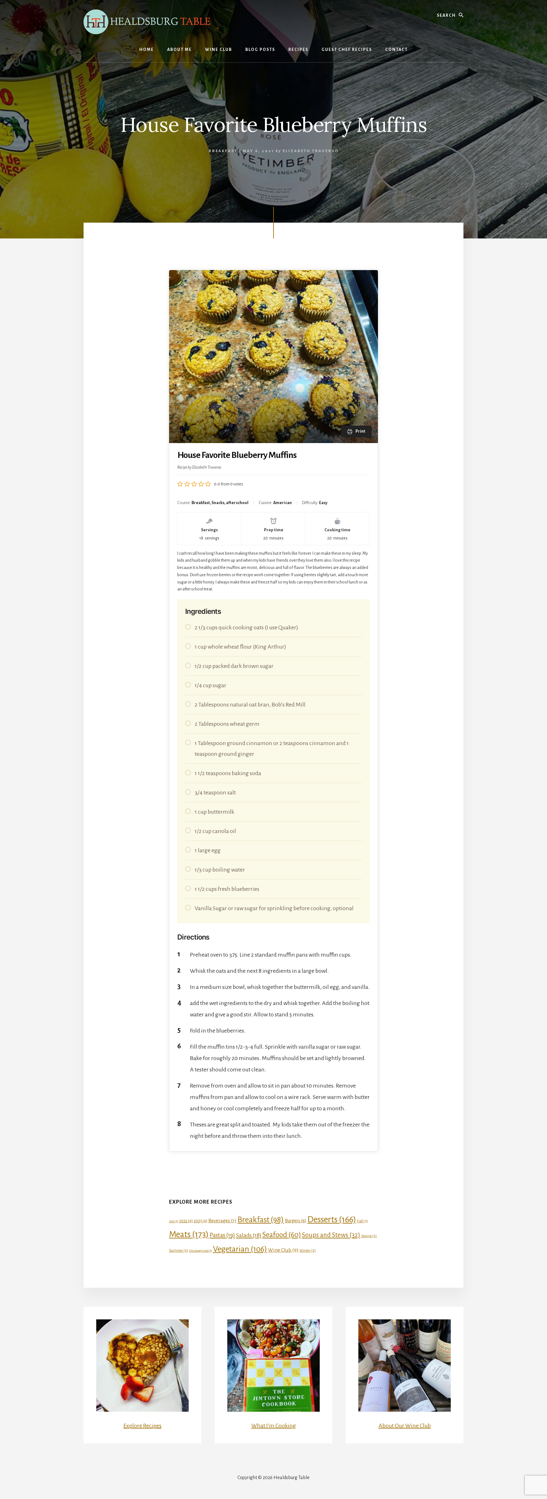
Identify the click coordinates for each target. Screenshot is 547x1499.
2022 (186, 1220)
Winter (307, 1250)
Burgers (295, 1220)
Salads (248, 1235)
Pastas (222, 1235)
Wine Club (283, 1250)
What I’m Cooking (273, 1425)
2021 (173, 1221)
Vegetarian (240, 1249)
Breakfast (223, 151)
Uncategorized (200, 1250)
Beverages (222, 1220)
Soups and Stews (331, 1234)
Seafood (281, 1235)
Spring (369, 1236)
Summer (178, 1250)
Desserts (331, 1219)
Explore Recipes (142, 1425)
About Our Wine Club (405, 1425)
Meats (189, 1234)
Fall (362, 1221)
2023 (200, 1220)
